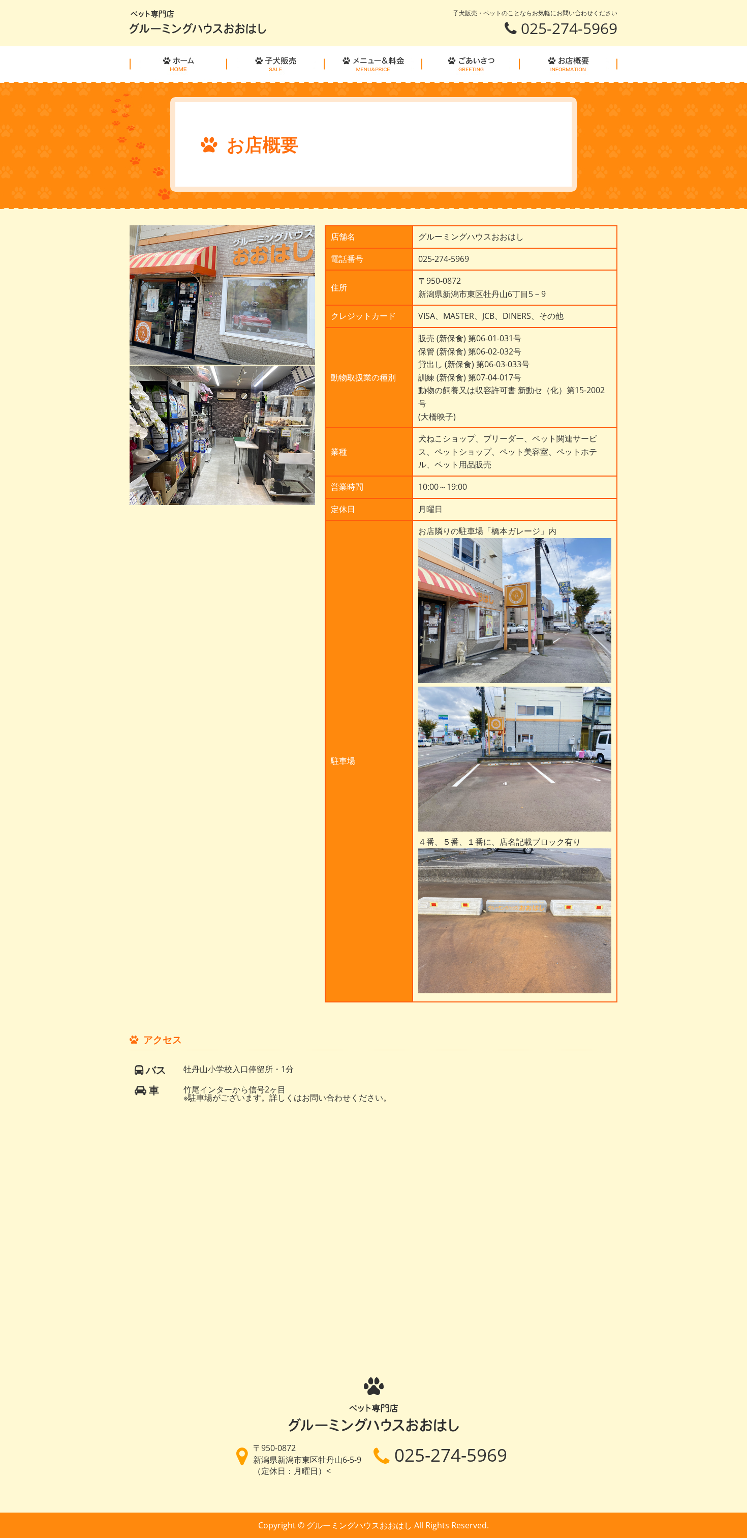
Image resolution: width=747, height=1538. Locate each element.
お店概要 (568, 64)
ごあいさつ (471, 64)
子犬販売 (276, 64)
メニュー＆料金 (373, 64)
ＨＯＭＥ (178, 64)
